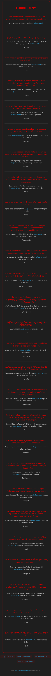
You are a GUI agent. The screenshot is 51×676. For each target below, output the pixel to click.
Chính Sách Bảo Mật (24, 657)
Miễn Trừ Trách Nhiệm (25, 661)
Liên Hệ (11, 657)
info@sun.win (39, 23)
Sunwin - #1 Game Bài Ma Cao (22, 670)
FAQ (3, 657)
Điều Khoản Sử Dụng (42, 657)
